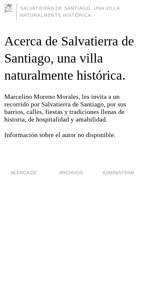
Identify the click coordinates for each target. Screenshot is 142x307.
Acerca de (24, 172)
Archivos (71, 172)
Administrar (118, 172)
